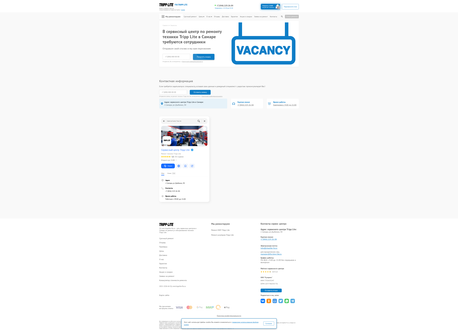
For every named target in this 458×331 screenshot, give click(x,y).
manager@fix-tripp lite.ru (271, 254)
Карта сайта (164, 295)
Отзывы (217, 17)
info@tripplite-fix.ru (269, 248)
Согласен (268, 323)
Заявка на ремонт (261, 17)
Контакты (273, 17)
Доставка (225, 17)
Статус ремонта (292, 16)
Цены (201, 17)
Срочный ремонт (190, 17)
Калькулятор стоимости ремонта (173, 280)
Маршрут (170, 166)
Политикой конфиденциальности (192, 61)
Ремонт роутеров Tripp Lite (222, 235)
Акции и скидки (246, 17)
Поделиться (263, 301)
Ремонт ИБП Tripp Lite (220, 230)
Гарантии (234, 17)
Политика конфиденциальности (229, 316)
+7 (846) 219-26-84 (225, 5)
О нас (208, 17)
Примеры (163, 247)
